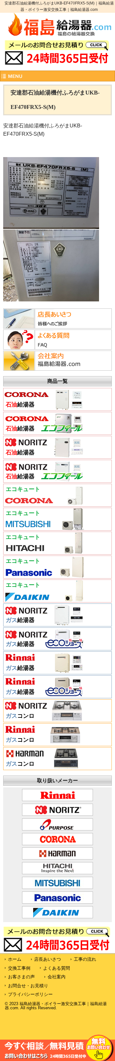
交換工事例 (19, 968)
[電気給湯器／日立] (44, 552)
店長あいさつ (47, 959)
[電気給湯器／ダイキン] (44, 599)
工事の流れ (85, 959)
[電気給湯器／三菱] (44, 528)
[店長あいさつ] (43, 326)
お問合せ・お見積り (28, 985)
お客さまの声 (21, 976)
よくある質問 (56, 968)
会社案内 (56, 976)
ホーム (14, 959)
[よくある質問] (43, 347)
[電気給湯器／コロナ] (44, 504)
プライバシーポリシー (30, 994)
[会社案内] (43, 368)
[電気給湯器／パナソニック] (44, 576)
